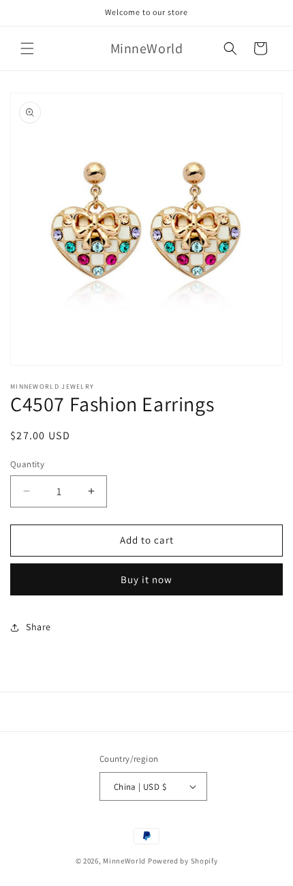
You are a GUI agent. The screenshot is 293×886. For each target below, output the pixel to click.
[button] (27, 48)
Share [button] (38, 627)
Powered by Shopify (183, 861)
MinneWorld (124, 861)
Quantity (27, 464)
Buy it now (146, 579)
